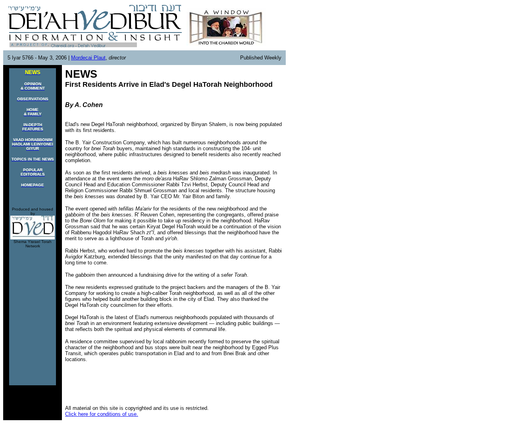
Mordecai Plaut (88, 58)
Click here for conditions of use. (101, 414)
